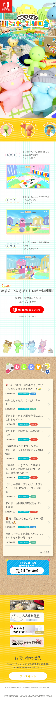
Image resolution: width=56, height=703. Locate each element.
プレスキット (28, 676)
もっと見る (44, 552)
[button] (4, 134)
